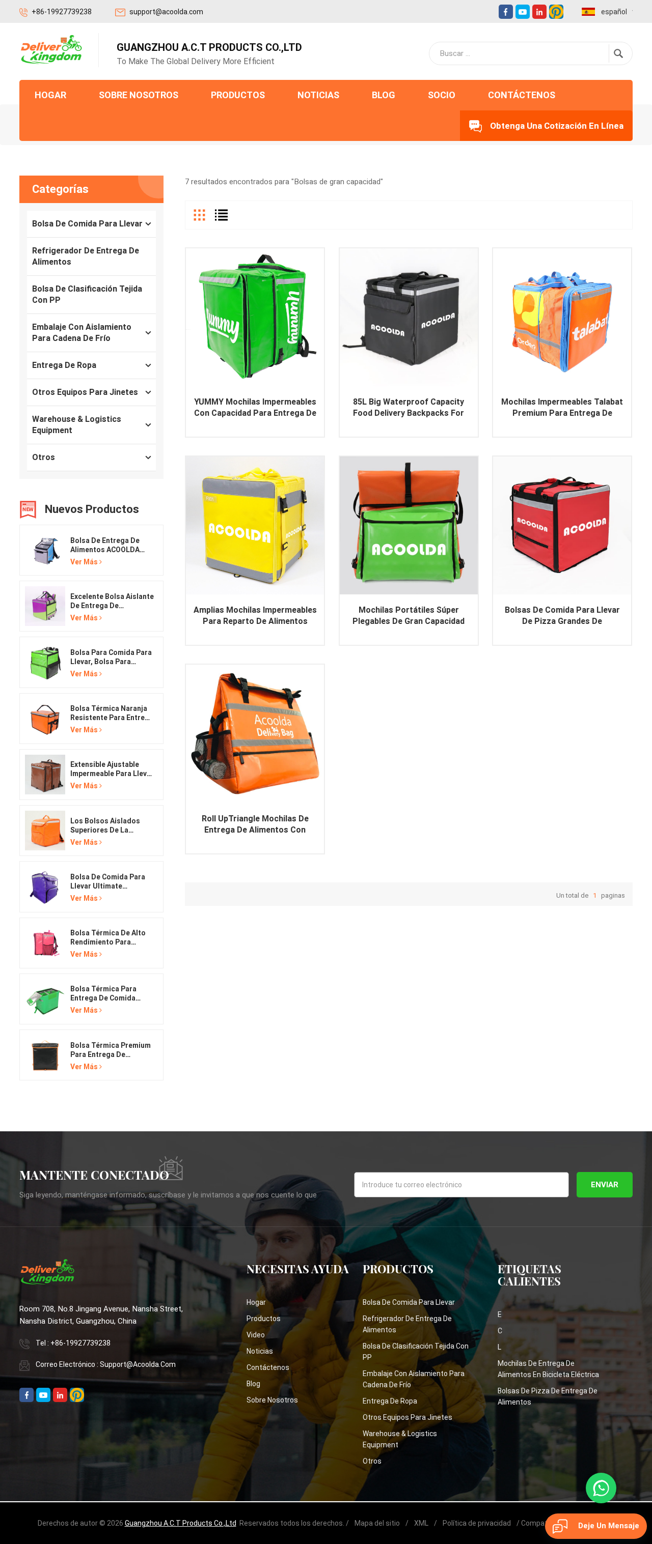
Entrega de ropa (64, 365)
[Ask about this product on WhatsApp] (601, 1488)
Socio (441, 95)
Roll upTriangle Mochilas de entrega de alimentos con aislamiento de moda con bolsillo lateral (255, 825)
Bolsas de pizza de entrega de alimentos (547, 1396)
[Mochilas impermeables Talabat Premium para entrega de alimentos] (562, 317)
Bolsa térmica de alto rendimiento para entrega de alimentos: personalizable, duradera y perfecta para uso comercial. (108, 938)
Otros (43, 457)
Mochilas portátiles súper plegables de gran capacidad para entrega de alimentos (408, 616)
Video (256, 1335)
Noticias (318, 95)
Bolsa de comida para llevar (87, 223)
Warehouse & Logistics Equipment (76, 424)
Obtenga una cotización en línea (556, 126)
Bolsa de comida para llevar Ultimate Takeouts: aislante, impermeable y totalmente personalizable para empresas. (107, 882)
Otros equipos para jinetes (85, 392)
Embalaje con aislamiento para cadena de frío (81, 332)
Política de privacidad (477, 1523)
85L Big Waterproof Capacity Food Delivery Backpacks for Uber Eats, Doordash (408, 408)
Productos (238, 95)
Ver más (84, 562)
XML (421, 1523)
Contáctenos (521, 95)
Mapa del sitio (377, 1523)
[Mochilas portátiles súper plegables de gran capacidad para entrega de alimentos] (409, 525)
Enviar (604, 1184)
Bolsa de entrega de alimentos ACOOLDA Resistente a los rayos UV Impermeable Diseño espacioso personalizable (110, 545)
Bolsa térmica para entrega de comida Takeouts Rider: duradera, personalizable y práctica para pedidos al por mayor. (108, 994)
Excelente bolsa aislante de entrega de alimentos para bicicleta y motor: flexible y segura (112, 601)
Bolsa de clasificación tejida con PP (87, 294)
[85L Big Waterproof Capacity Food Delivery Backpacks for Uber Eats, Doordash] (409, 317)
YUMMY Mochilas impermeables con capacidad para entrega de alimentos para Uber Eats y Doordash (255, 408)
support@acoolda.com (166, 12)
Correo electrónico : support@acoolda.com (106, 1364)
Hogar (50, 95)
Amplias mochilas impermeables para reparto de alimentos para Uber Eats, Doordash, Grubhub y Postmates (255, 616)
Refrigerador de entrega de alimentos (85, 256)
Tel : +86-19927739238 (73, 1343)
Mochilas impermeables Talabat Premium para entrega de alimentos (562, 408)
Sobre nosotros (138, 95)
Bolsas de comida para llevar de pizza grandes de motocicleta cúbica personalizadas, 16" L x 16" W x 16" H (562, 616)
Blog (383, 95)
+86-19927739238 (62, 12)
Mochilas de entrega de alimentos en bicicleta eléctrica (548, 1369)
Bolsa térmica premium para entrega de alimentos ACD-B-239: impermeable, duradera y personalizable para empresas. (110, 1050)
